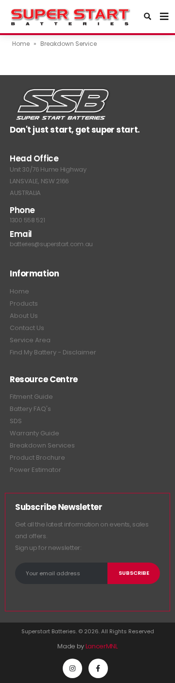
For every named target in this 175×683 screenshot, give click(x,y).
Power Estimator (35, 469)
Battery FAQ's (30, 408)
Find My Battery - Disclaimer (53, 352)
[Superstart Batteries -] (70, 16)
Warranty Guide (34, 433)
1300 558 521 (27, 220)
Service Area (30, 340)
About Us (24, 315)
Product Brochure (37, 457)
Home (21, 43)
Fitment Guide (31, 396)
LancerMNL (102, 646)
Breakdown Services (42, 445)
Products (24, 303)
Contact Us (27, 327)
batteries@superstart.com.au (51, 244)
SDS (16, 421)
